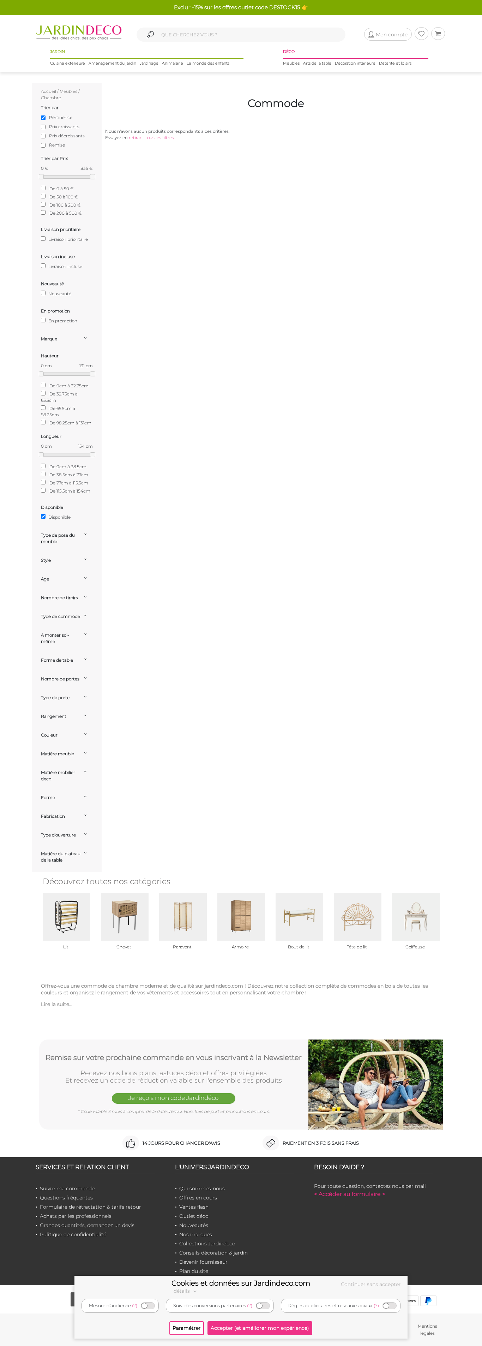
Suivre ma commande (67, 1188)
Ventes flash (194, 1207)
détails (182, 1291)
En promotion (62, 320)
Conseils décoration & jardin (213, 1253)
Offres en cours (198, 1198)
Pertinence (60, 117)
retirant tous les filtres (151, 137)
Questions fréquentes (66, 1198)
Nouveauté (59, 293)
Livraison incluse (64, 266)
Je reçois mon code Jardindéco (173, 1097)
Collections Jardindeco (207, 1243)
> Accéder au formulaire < (349, 1194)
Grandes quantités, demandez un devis (87, 1225)
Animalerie (172, 63)
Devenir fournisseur (203, 1262)
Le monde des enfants (208, 63)
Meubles (291, 63)
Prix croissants (64, 126)
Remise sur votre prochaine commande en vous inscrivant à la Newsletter (174, 1057)
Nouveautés (193, 1225)
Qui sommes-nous (202, 1188)
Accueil (48, 91)
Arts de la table (317, 63)
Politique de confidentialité (73, 1234)
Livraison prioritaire (67, 239)
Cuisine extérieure (67, 63)
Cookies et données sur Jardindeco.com (240, 1283)
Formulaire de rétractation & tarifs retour (90, 1207)
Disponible (59, 517)
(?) (134, 1305)
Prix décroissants (67, 135)
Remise (57, 145)
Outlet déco (194, 1216)
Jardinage (149, 63)
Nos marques (195, 1234)
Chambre (51, 97)
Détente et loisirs (395, 63)
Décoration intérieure (355, 63)
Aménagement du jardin (112, 63)
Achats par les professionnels (76, 1216)
